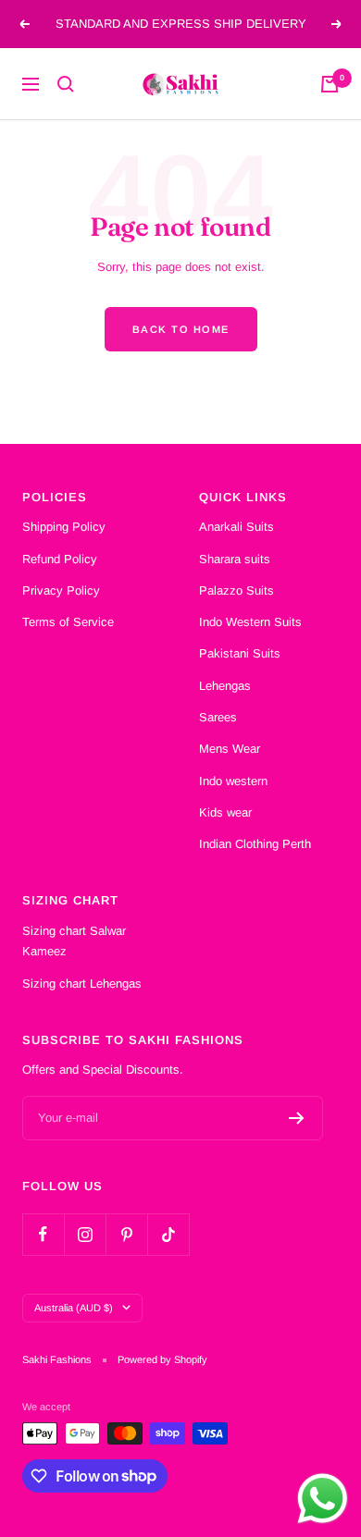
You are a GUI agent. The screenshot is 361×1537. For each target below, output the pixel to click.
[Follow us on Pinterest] (126, 1234)
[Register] (297, 1118)
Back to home (181, 329)
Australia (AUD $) (73, 1307)
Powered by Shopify (162, 1359)
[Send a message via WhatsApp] (322, 1498)
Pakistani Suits (239, 653)
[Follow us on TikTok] (168, 1234)
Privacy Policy (61, 590)
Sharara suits (234, 559)
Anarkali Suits (236, 527)
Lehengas (225, 686)
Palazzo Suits (236, 590)
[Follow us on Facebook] (43, 1234)
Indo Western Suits (250, 622)
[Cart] (329, 84)
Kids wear (225, 812)
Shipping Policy (64, 527)
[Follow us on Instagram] (85, 1234)
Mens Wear (229, 749)
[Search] (65, 84)
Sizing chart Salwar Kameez (74, 941)
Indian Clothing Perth (255, 844)
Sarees (218, 717)
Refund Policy (59, 559)
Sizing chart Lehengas (82, 983)
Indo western (233, 781)
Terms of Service (68, 622)
